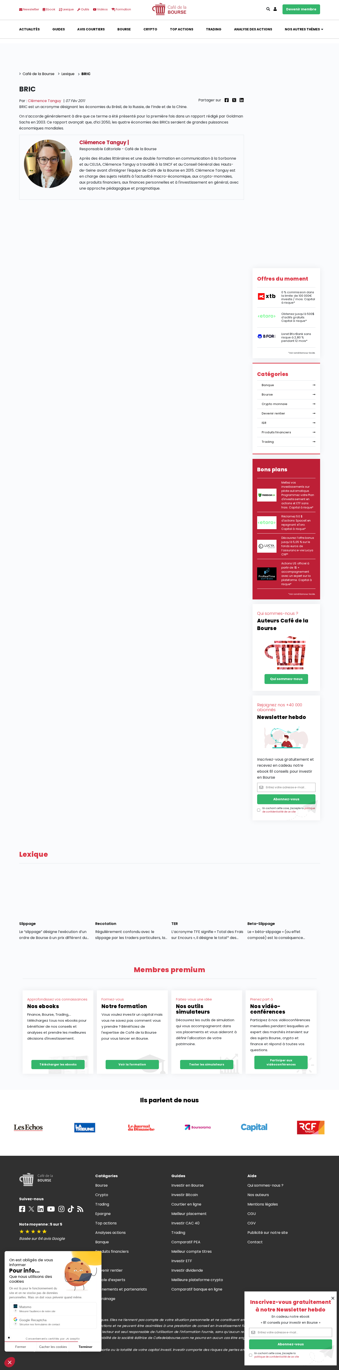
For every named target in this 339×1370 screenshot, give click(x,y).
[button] (9, 1362)
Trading (213, 29)
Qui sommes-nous (286, 679)
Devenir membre (301, 9)
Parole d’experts (110, 1279)
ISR (264, 423)
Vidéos (102, 9)
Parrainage (105, 1298)
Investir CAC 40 (185, 1223)
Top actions (181, 29)
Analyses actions (110, 1232)
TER (174, 923)
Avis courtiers (90, 29)
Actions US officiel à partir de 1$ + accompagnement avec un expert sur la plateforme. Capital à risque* (296, 573)
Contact (255, 1242)
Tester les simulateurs (206, 1064)
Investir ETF (181, 1261)
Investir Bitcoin (184, 1194)
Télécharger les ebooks (58, 1064)
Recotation (105, 923)
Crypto (150, 29)
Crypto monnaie (274, 404)
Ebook (50, 9)
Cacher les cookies (53, 1347)
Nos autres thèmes (302, 29)
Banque (268, 385)
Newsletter (30, 9)
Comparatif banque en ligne (197, 1289)
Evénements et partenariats (121, 1289)
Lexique (68, 9)
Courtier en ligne (186, 1204)
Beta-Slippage (261, 923)
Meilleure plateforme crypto (197, 1279)
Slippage (27, 923)
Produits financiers (276, 432)
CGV (251, 1223)
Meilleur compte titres (191, 1251)
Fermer (20, 1347)
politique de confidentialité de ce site (276, 1356)
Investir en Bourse (187, 1185)
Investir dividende (187, 1270)
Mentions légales (262, 1204)
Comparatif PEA (185, 1242)
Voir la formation (132, 1064)
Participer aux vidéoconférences (281, 1062)
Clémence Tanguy (44, 100)
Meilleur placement (189, 1213)
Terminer (85, 1347)
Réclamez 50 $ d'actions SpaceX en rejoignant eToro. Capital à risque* (296, 522)
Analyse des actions (253, 29)
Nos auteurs (258, 1194)
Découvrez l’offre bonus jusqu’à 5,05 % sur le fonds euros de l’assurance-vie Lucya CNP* (297, 546)
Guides (58, 29)
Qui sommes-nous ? (265, 1185)
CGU (251, 1213)
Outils (84, 9)
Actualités (29, 29)
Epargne (103, 1213)
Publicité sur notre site (267, 1232)
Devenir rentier (273, 413)
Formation (123, 9)
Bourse (124, 29)
